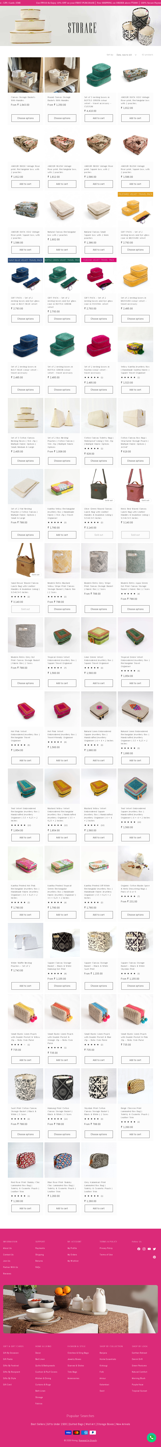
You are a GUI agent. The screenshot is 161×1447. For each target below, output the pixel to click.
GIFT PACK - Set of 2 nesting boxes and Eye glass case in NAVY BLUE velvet (25, 301)
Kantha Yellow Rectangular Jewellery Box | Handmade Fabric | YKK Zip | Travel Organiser (61, 513)
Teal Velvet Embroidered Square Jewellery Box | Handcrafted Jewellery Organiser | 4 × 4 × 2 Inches (135, 813)
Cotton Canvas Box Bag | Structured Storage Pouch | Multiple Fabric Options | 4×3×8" (134, 442)
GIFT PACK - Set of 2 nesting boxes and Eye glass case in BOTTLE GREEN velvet (62, 302)
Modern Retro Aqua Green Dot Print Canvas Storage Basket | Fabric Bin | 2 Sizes (135, 586)
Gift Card (7, 1384)
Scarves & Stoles (76, 1365)
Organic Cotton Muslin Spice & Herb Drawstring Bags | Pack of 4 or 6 (135, 888)
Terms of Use (106, 1254)
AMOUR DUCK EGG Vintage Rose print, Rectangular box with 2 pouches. (135, 100)
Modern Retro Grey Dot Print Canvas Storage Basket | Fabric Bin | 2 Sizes (25, 660)
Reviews (7, 1273)
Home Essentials (108, 1359)
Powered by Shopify (88, 1440)
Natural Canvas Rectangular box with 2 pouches (62, 233)
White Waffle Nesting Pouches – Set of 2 (21, 964)
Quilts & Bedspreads (45, 1365)
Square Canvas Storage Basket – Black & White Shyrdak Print (133, 966)
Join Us (6, 1260)
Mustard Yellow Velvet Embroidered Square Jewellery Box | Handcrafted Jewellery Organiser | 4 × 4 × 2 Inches (98, 814)
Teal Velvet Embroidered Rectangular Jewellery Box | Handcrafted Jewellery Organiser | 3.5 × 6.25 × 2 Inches (25, 814)
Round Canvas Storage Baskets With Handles (59, 99)
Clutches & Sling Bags (78, 1352)
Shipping (39, 1254)
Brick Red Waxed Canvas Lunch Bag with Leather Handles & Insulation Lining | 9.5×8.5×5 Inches (135, 513)
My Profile (72, 1248)
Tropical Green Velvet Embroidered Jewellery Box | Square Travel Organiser (62, 660)
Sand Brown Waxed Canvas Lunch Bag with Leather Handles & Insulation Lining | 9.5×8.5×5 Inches (25, 587)
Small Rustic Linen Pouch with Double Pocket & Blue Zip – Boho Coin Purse (97, 1037)
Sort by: (110, 55)
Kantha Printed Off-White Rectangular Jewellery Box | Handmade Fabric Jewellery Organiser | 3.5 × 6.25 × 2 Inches (98, 891)
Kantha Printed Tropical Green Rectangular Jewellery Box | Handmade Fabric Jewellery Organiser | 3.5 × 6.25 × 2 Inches (62, 891)
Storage (39, 1397)
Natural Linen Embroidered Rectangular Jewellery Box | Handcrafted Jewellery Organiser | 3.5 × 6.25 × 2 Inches (135, 737)
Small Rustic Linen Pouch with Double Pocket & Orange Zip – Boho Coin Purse (60, 1038)
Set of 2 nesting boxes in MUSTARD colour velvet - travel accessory (134, 301)
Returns (39, 1260)
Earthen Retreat (139, 1352)
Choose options (25, 117)
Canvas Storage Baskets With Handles (23, 99)
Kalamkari (104, 1384)
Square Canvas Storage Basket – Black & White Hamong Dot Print (59, 966)
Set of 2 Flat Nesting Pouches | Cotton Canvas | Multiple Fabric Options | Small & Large (24, 513)
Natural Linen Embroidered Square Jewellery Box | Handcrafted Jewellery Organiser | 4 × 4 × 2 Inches (98, 736)
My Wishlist (73, 1260)
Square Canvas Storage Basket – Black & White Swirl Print (96, 966)
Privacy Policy (106, 1248)
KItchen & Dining (43, 1378)
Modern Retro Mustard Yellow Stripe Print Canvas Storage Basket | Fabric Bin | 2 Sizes (61, 587)
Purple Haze (137, 1384)
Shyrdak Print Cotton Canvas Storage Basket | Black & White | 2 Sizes (96, 1111)
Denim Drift (137, 1359)
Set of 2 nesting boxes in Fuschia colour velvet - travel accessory (97, 370)
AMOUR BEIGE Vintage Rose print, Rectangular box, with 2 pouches (25, 169)
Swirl (102, 1390)
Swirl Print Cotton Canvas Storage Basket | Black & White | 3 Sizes (24, 1111)
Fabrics (38, 1403)
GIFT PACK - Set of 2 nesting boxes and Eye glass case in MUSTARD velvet (135, 235)
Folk (102, 1371)
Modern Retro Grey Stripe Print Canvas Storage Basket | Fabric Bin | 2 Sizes (98, 586)
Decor (38, 1352)
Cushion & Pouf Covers (46, 1371)
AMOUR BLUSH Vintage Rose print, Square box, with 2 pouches (135, 169)
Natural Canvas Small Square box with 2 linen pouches (96, 235)
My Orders (72, 1254)
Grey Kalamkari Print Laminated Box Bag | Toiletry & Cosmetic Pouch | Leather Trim (98, 1187)
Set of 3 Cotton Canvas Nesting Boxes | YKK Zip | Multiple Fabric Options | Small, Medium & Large (24, 442)
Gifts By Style (9, 1378)
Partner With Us (10, 1267)
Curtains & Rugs (43, 1384)
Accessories (73, 1378)
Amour (103, 1378)
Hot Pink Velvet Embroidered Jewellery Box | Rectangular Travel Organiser (25, 736)
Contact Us (8, 1254)
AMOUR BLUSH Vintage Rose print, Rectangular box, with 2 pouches (62, 169)
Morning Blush (138, 1378)
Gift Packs (8, 1359)
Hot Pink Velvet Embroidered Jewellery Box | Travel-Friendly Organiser (62, 734)
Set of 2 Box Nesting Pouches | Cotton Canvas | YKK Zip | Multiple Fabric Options (61, 442)
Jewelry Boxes (74, 1359)
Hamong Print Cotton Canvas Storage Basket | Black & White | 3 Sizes (60, 1111)
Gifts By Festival (11, 1365)
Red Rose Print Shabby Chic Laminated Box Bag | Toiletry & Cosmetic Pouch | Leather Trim (25, 1187)
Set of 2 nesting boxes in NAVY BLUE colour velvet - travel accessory (24, 370)
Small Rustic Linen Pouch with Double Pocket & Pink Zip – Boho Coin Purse (134, 1037)
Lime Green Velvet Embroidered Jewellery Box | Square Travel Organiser (98, 660)
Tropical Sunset (139, 1390)
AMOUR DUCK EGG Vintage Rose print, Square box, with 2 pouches (25, 235)
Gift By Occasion (11, 1352)
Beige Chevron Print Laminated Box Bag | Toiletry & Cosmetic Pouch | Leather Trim (135, 1113)
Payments (40, 1248)
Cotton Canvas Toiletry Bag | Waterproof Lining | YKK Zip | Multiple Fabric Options (98, 441)
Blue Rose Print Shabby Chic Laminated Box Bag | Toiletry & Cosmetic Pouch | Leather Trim (62, 1187)
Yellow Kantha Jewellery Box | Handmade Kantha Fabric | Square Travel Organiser (135, 370)
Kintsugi (104, 1365)
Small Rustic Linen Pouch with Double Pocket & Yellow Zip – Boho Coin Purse (25, 1037)
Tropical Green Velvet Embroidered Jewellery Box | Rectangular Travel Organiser (135, 662)
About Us (7, 1248)
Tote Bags (72, 1371)
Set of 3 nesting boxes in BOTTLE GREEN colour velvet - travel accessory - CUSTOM (97, 102)
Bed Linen (40, 1359)
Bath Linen (40, 1390)
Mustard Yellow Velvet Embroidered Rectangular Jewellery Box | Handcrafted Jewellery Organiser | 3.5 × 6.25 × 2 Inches (62, 814)
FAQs (37, 1267)
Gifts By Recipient (11, 1371)
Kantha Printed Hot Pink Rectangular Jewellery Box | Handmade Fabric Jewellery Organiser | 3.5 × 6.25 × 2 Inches (25, 891)
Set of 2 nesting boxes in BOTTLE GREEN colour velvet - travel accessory (60, 370)
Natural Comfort (139, 1371)
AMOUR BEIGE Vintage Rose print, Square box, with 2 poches (98, 169)
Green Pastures (139, 1365)
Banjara (103, 1352)
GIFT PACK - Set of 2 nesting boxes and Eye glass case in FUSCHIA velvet (98, 301)
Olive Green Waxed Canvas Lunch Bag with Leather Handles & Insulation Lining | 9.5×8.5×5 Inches (98, 513)
